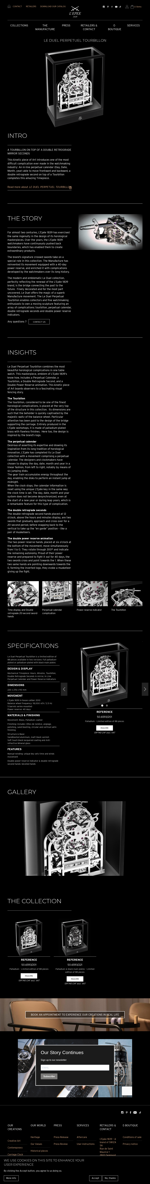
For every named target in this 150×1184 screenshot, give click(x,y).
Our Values (36, 1144)
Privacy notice (130, 1144)
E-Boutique (114, 27)
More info (11, 1178)
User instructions (85, 1144)
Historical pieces (39, 1150)
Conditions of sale (132, 1137)
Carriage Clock (15, 1154)
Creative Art (14, 1140)
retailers (31, 6)
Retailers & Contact (89, 27)
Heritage (35, 1137)
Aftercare (82, 1137)
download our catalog (53, 6)
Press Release (61, 1137)
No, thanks (110, 1178)
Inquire (104, 728)
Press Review (61, 1144)
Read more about (39, 186)
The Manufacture (45, 27)
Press (66, 25)
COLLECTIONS (19, 25)
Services (133, 25)
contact (17, 6)
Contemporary (15, 1147)
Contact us (39, 322)
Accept (95, 1178)
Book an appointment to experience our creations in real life (75, 1014)
